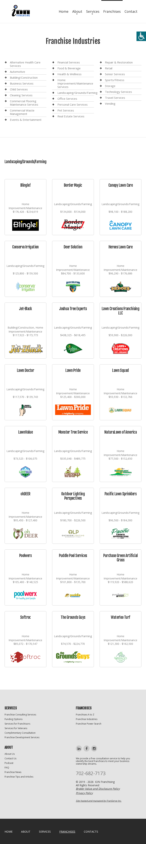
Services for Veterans (16, 728)
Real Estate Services (70, 116)
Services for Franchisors (17, 723)
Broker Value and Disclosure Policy (98, 788)
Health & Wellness (69, 74)
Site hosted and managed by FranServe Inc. (98, 800)
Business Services (21, 83)
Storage (110, 86)
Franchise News (13, 772)
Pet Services (65, 110)
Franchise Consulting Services (20, 714)
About (77, 11)
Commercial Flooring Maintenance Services (24, 102)
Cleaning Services (21, 95)
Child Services (19, 89)
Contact (131, 11)
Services (92, 11)
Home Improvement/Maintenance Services (75, 83)
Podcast (9, 763)
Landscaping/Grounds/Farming (77, 93)
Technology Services (118, 92)
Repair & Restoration (119, 62)
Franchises (112, 11)
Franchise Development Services (22, 737)
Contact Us (10, 758)
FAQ (7, 767)
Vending (110, 103)
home (9, 831)
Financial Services (68, 62)
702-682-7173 (91, 773)
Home (63, 11)
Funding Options (13, 719)
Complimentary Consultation (20, 732)
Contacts (91, 831)
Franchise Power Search (88, 723)
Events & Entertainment (25, 120)
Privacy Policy (84, 793)
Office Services (67, 98)
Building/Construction (24, 77)
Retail (108, 68)
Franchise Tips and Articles (19, 776)
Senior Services (115, 74)
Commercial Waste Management (22, 112)
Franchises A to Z (85, 714)
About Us (10, 753)
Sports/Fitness (114, 80)
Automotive (17, 71)
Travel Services (115, 98)
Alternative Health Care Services (25, 64)
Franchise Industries (86, 719)
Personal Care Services (72, 104)
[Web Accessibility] (141, 36)
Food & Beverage (69, 68)
